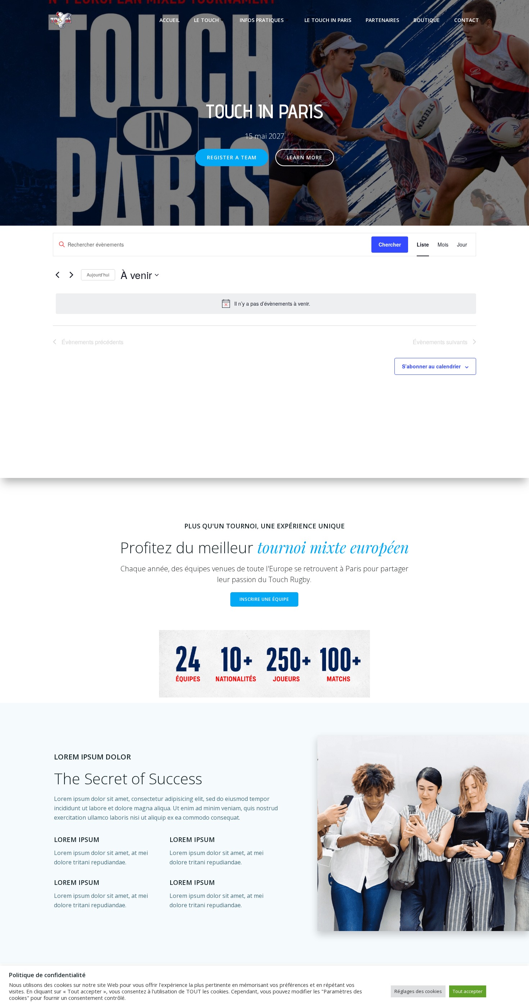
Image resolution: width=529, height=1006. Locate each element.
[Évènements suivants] (71, 275)
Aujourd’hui (98, 274)
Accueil (169, 20)
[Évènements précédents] (57, 275)
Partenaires (382, 20)
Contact (466, 20)
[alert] (266, 303)
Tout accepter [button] (468, 991)
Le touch (206, 20)
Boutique (426, 20)
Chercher (390, 244)
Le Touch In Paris (327, 20)
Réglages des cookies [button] (418, 991)
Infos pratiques (262, 20)
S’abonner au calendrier (431, 366)
